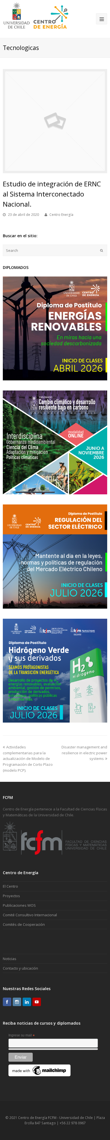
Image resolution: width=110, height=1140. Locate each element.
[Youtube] (36, 1002)
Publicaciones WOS (19, 905)
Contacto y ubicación (20, 968)
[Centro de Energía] (36, 18)
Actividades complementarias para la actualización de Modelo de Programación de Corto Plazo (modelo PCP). (28, 758)
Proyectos (11, 895)
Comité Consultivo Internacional (30, 914)
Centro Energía (61, 214)
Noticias (9, 958)
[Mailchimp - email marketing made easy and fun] (39, 1075)
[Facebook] (7, 1002)
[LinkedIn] (27, 1002)
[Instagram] (17, 1002)
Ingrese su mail (21, 1035)
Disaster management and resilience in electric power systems (84, 752)
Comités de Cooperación (24, 924)
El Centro (10, 886)
